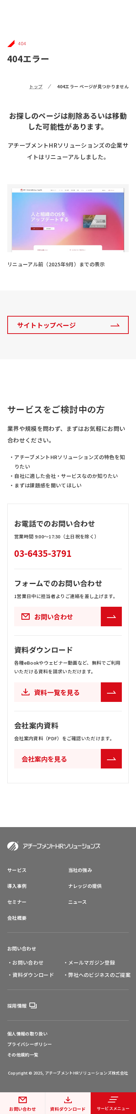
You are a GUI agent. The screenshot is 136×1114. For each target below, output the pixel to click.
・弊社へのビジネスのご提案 (97, 974)
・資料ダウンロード (30, 974)
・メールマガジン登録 (89, 962)
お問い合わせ (22, 1109)
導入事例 (16, 885)
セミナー (16, 901)
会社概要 (16, 917)
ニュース (77, 901)
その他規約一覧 (22, 1055)
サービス (16, 870)
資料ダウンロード (68, 1109)
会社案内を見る (44, 758)
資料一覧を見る (57, 692)
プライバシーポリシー (29, 1044)
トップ (35, 86)
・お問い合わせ (25, 962)
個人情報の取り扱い (27, 1034)
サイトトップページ (46, 325)
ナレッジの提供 (85, 885)
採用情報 (16, 1005)
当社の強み (80, 870)
